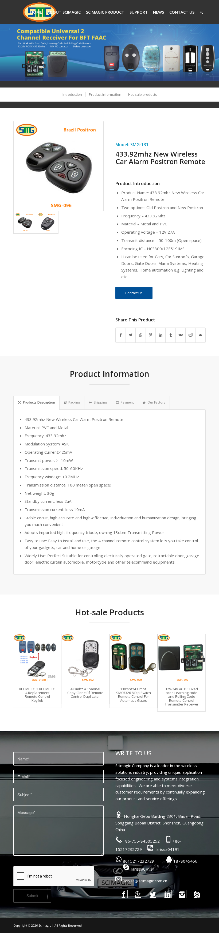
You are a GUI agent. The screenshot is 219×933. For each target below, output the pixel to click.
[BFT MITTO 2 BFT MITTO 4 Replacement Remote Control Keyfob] (37, 658)
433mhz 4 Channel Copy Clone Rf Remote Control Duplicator (85, 693)
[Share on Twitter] (130, 335)
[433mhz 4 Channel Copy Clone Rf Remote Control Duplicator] (85, 658)
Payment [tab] (127, 402)
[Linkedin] (167, 894)
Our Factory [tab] (156, 402)
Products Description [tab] (39, 402)
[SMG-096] (58, 166)
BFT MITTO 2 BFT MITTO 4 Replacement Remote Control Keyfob (37, 695)
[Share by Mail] (200, 335)
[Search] (201, 12)
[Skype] (197, 894)
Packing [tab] (74, 402)
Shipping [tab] (100, 402)
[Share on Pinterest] (150, 335)
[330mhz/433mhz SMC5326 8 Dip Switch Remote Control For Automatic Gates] (133, 658)
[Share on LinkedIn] (160, 335)
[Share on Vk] (180, 335)
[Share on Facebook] (121, 335)
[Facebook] (123, 894)
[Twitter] (153, 894)
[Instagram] (182, 894)
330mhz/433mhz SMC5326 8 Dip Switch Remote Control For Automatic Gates (133, 695)
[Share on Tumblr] (170, 335)
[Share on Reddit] (190, 335)
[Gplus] (138, 894)
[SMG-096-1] (47, 222)
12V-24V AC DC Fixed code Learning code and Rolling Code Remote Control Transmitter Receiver (181, 697)
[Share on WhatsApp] (140, 335)
